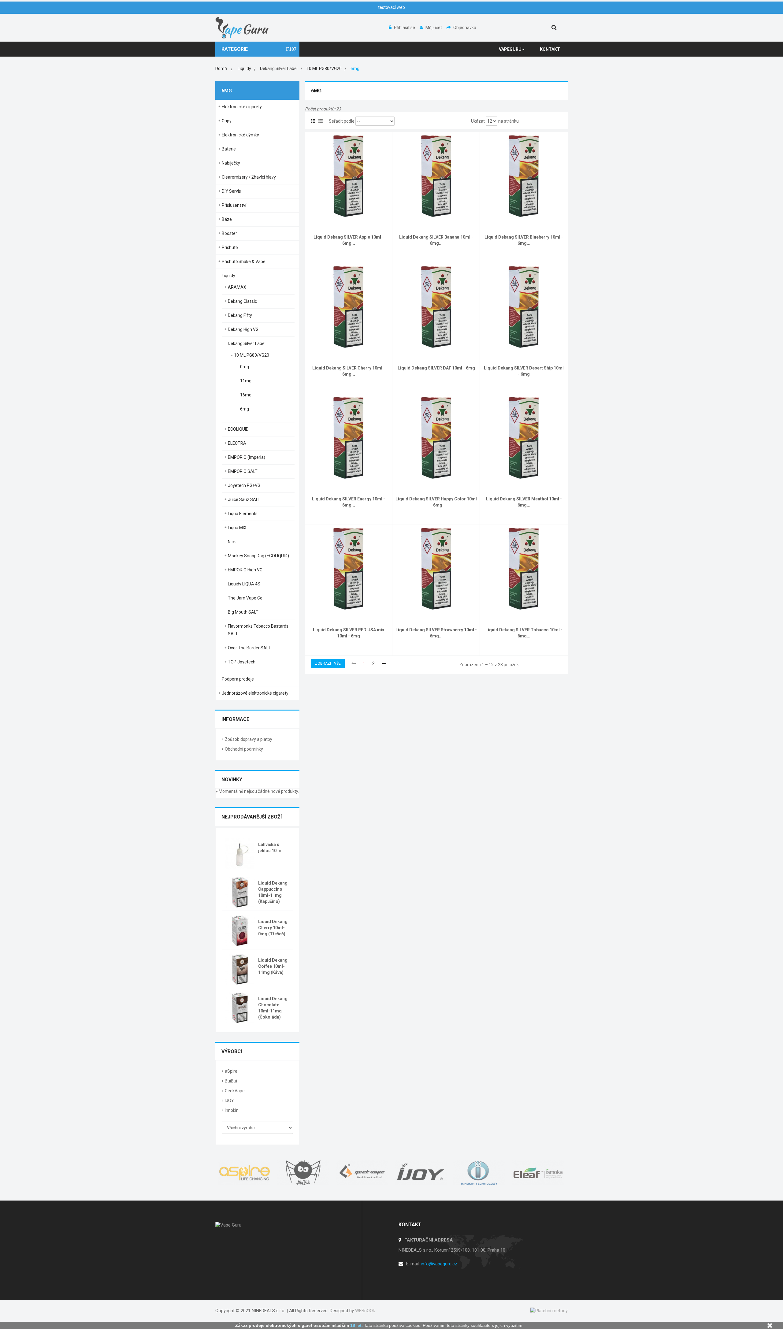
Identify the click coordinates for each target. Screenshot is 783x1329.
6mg (244, 408)
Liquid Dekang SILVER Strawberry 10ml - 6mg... (436, 632)
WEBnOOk (365, 1310)
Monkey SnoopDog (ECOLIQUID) (258, 555)
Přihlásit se (405, 27)
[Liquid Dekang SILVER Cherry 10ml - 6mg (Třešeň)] (348, 306)
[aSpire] (244, 1172)
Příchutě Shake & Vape (243, 261)
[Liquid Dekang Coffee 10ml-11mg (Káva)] (240, 968)
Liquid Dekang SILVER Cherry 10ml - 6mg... (348, 371)
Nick (232, 541)
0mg (244, 366)
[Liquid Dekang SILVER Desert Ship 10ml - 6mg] (524, 306)
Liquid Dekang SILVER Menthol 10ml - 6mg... (524, 501)
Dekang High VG (243, 329)
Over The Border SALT (249, 647)
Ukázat (478, 121)
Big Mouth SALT (243, 612)
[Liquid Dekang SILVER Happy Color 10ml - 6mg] (436, 437)
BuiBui (231, 1080)
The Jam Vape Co (245, 598)
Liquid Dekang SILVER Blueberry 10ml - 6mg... (523, 240)
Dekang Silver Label (246, 343)
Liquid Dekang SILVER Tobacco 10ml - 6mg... (523, 632)
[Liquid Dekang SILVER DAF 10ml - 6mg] (436, 306)
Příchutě (230, 247)
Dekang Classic (242, 301)
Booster (229, 233)
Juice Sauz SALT (244, 499)
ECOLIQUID (238, 429)
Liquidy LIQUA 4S (244, 583)
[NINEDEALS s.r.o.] (242, 27)
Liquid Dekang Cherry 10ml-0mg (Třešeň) (273, 927)
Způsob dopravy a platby (248, 739)
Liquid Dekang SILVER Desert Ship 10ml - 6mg (524, 371)
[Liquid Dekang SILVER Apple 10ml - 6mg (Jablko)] (348, 175)
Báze (227, 219)
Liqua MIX (237, 527)
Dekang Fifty (240, 315)
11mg (245, 380)
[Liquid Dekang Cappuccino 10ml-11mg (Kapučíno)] (240, 891)
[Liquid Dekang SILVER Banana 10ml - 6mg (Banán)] (436, 175)
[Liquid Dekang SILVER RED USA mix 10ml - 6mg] (348, 568)
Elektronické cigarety (242, 106)
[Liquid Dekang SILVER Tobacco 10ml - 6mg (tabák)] (524, 568)
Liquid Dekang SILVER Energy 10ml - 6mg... (348, 501)
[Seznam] (320, 121)
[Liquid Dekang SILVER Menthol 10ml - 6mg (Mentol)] (524, 437)
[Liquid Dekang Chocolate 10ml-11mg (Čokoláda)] (240, 1007)
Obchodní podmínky (244, 749)
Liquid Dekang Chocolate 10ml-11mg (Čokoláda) (273, 1007)
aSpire (231, 1071)
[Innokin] (479, 1172)
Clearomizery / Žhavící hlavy (249, 177)
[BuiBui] (303, 1172)
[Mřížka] (313, 121)
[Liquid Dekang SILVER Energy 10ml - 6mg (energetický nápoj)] (348, 437)
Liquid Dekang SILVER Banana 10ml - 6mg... (436, 240)
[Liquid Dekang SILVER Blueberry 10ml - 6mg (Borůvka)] (524, 175)
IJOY (229, 1100)
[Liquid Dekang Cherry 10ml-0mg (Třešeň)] (240, 930)
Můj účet (434, 27)
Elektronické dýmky (240, 134)
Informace (235, 719)
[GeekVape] (362, 1172)
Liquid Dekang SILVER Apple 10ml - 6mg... (349, 240)
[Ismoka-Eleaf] (538, 1172)
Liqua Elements (243, 513)
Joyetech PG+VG (244, 485)
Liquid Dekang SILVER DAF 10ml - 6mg (436, 368)
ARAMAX (237, 287)
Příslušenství (234, 205)
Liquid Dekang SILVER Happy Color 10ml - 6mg (436, 501)
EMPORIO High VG (245, 569)
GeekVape (235, 1090)
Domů (221, 68)
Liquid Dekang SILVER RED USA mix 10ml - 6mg (348, 632)
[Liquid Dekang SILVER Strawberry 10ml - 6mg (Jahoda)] (436, 568)
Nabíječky (231, 163)
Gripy (227, 120)
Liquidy (228, 275)
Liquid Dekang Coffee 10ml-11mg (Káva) (273, 966)
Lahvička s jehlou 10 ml (270, 847)
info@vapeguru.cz (439, 1264)
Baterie (229, 149)
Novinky (231, 779)
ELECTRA (237, 443)
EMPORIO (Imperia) (246, 457)
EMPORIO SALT (243, 471)
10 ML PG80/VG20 (251, 355)
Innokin (232, 1110)
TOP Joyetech (241, 661)
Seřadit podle (341, 121)
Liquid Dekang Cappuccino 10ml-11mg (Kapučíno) (273, 892)
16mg (245, 394)
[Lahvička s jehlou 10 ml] (240, 853)
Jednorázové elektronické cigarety (255, 693)
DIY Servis (231, 191)
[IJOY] (421, 1172)
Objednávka (464, 27)
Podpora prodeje (238, 679)
